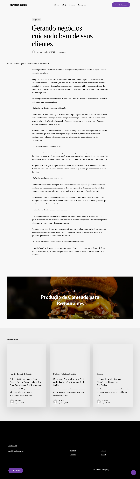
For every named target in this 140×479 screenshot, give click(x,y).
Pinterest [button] (103, 454)
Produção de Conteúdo (24, 374)
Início (9, 64)
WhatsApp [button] (73, 450)
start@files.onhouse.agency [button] (16, 451)
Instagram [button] (73, 454)
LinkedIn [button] (103, 450)
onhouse (39, 52)
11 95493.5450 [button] (12, 445)
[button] (15, 470)
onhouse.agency (18, 4)
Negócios (36, 20)
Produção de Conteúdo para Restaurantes (70, 298)
